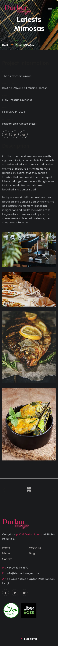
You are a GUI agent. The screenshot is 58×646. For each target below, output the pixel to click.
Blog (32, 553)
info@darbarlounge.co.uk (23, 573)
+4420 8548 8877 (17, 567)
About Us (35, 547)
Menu (6, 553)
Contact (7, 559)
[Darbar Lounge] (17, 9)
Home (5, 45)
